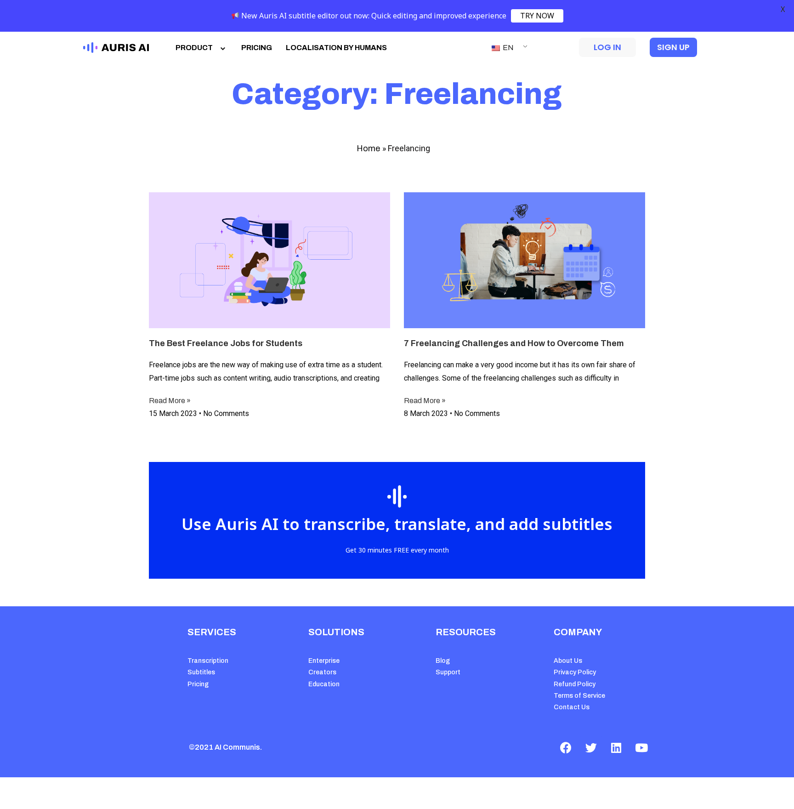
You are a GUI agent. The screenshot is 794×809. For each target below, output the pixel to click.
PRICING (256, 47)
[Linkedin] (616, 747)
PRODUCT (194, 47)
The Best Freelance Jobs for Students (225, 343)
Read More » (170, 400)
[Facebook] (565, 747)
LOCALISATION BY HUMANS (336, 47)
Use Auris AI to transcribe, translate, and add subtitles (397, 524)
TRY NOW (537, 16)
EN (507, 47)
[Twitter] (590, 747)
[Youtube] (641, 747)
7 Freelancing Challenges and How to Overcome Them (514, 343)
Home (368, 148)
